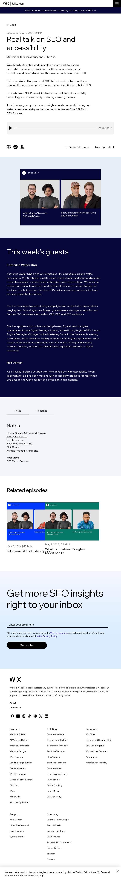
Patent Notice (54, 848)
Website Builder (18, 734)
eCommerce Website (58, 745)
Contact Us (15, 707)
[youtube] (18, 716)
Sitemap (51, 853)
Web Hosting (16, 757)
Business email (54, 768)
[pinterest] (35, 716)
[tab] (18, 411)
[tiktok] (29, 716)
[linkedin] (46, 716)
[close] (117, 871)
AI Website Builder (19, 740)
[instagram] (24, 716)
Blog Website (53, 757)
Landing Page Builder (21, 762)
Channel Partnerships (58, 819)
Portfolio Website (56, 751)
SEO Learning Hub (95, 745)
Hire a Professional (19, 825)
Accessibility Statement (59, 842)
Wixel (12, 791)
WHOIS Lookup (18, 774)
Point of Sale (53, 779)
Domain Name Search (21, 779)
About (13, 702)
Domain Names (18, 768)
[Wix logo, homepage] (15, 679)
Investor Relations (56, 831)
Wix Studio (15, 796)
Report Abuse (17, 831)
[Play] (10, 128)
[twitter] (41, 716)
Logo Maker (53, 791)
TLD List (14, 785)
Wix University (54, 796)
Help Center (16, 819)
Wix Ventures (53, 836)
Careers (51, 859)
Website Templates (19, 745)
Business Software (56, 762)
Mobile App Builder (19, 802)
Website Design (18, 751)
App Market (92, 757)
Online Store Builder (57, 740)
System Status (17, 836)
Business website (55, 734)
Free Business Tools (57, 774)
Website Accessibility (96, 762)
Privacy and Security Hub (99, 740)
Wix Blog (90, 734)
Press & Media (54, 825)
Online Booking (55, 785)
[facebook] (12, 716)
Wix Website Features (97, 751)
